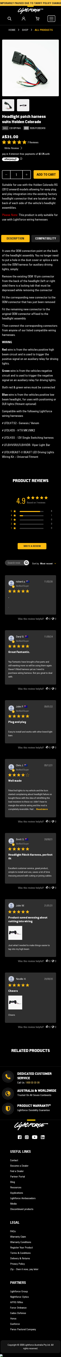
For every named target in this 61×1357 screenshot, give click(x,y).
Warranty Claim (18, 1236)
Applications (16, 1192)
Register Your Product (21, 1247)
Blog (12, 1182)
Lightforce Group (19, 1291)
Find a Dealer (17, 1171)
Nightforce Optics (19, 1296)
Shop (25, 30)
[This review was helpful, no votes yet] (47, 619)
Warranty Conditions (20, 1242)
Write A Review (32, 546)
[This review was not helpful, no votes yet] (53, 619)
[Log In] (23, 18)
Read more (42, 809)
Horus (13, 1318)
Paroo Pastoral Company (23, 1329)
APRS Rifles (16, 1302)
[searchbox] (14, 563)
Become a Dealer (19, 1165)
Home (11, 30)
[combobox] (44, 564)
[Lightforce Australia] (31, 1126)
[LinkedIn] (43, 1137)
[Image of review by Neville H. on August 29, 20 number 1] (15, 1002)
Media (13, 1203)
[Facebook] (20, 1137)
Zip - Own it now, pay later (24, 1269)
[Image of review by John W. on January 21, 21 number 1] (15, 933)
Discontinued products (21, 1209)
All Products (44, 30)
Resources (15, 1187)
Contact (14, 1160)
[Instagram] (27, 1137)
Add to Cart (46, 174)
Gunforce (15, 1323)
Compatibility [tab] (45, 238)
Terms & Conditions (20, 1253)
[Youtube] (34, 1137)
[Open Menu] (51, 18)
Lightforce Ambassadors (23, 1198)
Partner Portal (17, 1176)
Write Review (12, 148)
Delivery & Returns (20, 1258)
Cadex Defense (18, 1313)
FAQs (13, 1231)
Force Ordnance (18, 1307)
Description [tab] (15, 238)
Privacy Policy (17, 1263)
